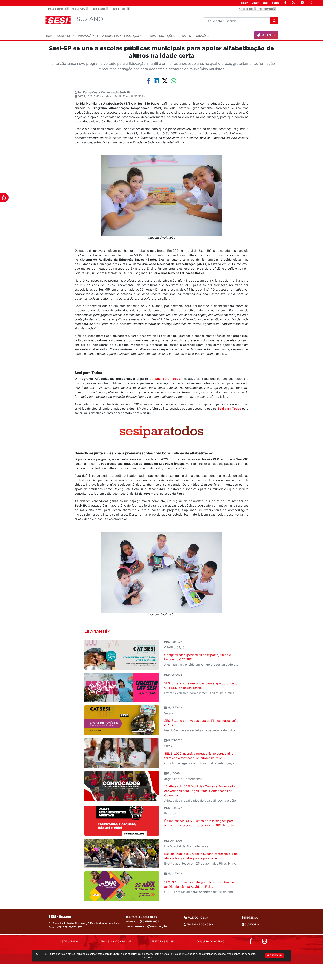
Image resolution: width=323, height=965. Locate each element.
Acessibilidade (247, 8)
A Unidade (64, 35)
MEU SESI (267, 35)
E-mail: (146, 926)
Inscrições (167, 35)
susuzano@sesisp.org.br (151, 926)
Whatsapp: (142, 921)
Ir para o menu (79, 8)
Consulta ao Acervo (209, 941)
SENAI (276, 2)
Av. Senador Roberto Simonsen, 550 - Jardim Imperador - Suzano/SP (83, 925)
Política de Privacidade (182, 953)
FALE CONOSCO (197, 917)
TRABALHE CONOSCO (200, 924)
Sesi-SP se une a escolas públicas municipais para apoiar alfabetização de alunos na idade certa (161, 52)
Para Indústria (108, 35)
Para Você (84, 35)
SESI (265, 2)
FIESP (244, 2)
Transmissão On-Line (116, 941)
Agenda (150, 35)
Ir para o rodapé (120, 8)
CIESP (255, 2)
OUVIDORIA (251, 924)
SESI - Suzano (59, 917)
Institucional (69, 941)
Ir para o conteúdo (58, 8)
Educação (132, 35)
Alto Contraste (267, 8)
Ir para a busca (99, 8)
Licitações (201, 35)
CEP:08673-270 (72, 927)
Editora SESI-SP (163, 941)
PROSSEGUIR (274, 955)
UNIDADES (184, 35)
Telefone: (141, 916)
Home (50, 35)
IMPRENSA (251, 917)
